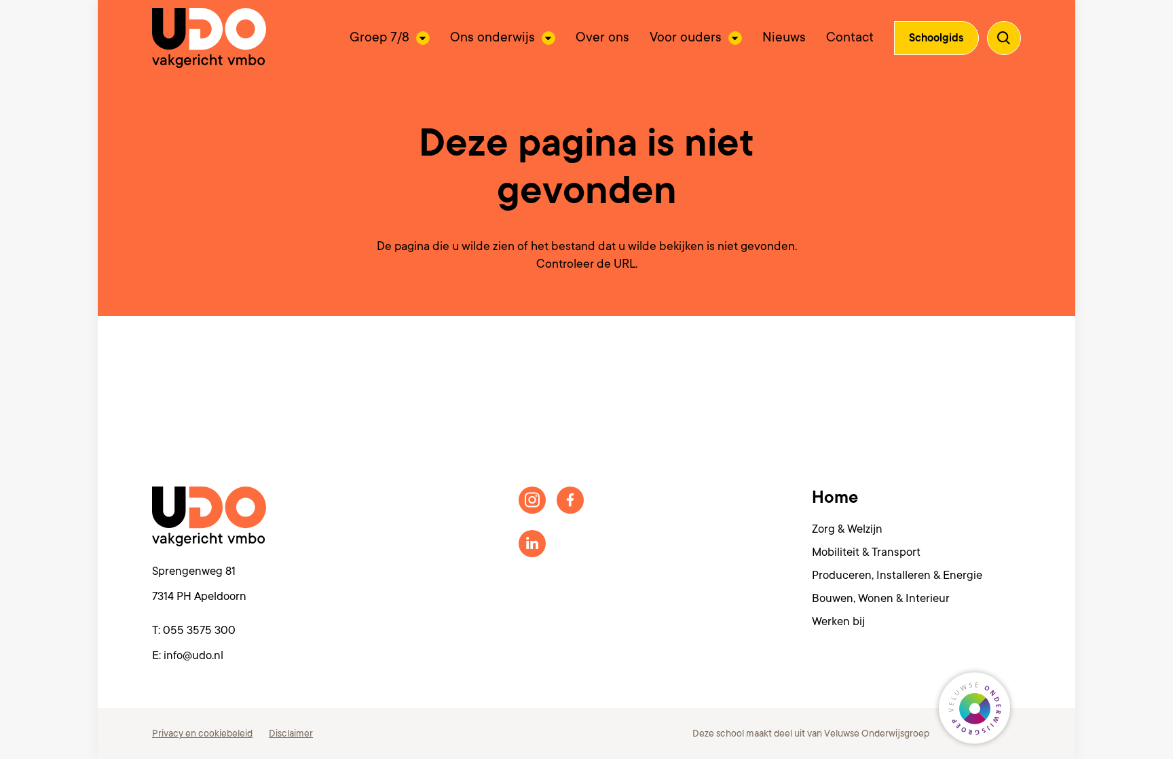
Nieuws (784, 37)
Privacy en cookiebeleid (202, 733)
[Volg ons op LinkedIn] (532, 543)
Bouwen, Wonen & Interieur (881, 598)
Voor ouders (686, 37)
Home (835, 497)
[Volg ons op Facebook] (570, 500)
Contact (850, 37)
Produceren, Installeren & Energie (897, 575)
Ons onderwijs (492, 37)
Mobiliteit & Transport (866, 552)
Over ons (602, 37)
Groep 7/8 (379, 37)
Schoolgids (936, 38)
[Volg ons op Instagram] (532, 500)
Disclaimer (291, 733)
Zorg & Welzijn (847, 529)
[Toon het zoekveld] (1004, 38)
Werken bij (838, 621)
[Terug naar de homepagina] (209, 38)
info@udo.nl (193, 655)
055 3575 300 (199, 630)
